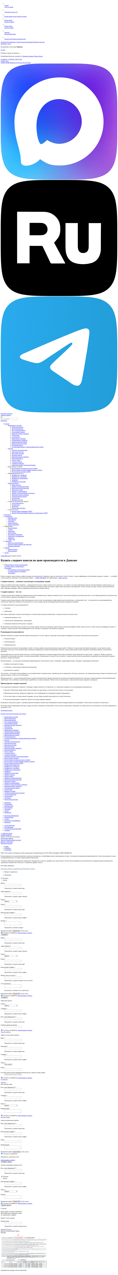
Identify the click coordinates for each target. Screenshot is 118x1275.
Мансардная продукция (19, 443)
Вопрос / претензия (7, 842)
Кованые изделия (17, 500)
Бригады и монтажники (15, 543)
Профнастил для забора (19, 476)
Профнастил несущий (19, 481)
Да (1, 50)
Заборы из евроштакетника (20, 486)
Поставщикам (11, 42)
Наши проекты (13, 523)
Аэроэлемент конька (18, 432)
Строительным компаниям (24, 42)
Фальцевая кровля (17, 429)
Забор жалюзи (16, 485)
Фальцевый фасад (17, 458)
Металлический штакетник (20, 488)
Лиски (41, 56)
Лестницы (15, 506)
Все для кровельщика (18, 430)
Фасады (10, 448)
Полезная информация (11, 815)
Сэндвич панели (17, 462)
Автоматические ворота (19, 496)
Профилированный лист (12, 765)
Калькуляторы (12, 528)
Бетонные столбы (17, 490)
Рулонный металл (17, 445)
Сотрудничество (9, 825)
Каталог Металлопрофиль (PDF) (22, 511)
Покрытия (11, 531)
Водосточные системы (11, 758)
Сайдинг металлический (19, 450)
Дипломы (11, 521)
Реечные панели (17, 455)
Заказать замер (5, 1117)
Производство (12, 518)
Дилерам (3, 42)
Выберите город (6, 44)
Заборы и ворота (13, 483)
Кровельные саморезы (19, 438)
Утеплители (15, 435)
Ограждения (16, 498)
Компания (7, 802)
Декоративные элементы (19, 440)
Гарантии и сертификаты (16, 536)
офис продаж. (63, 578)
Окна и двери (16, 460)
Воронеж (26, 56)
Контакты (4, 420)
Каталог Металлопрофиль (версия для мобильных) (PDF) (30, 513)
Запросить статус (6, 1229)
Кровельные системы (15, 425)
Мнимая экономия (14, 546)
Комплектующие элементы (20, 433)
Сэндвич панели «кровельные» (14, 566)
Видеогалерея (12, 551)
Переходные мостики (18, 508)
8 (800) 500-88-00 (16, 62)
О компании (8, 516)
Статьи (10, 529)
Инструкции (12, 533)
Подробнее (7, 568)
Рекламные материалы (15, 534)
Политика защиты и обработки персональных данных (18, 869)
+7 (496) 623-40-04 (6, 833)
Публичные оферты (7, 838)
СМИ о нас (11, 539)
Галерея (6, 548)
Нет (4, 50)
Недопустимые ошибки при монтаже (20, 544)
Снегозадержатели (18, 503)
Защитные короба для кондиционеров (24, 465)
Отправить (4, 1079)
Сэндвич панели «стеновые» (17, 571)
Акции (6, 552)
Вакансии (11, 538)
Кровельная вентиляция (19, 442)
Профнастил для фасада (19, 475)
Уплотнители (16, 437)
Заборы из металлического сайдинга (23, 493)
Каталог (6, 424)
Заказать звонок (6, 415)
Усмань (36, 56)
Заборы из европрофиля (19, 491)
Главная (3, 556)
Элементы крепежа (18, 463)
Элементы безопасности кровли (14, 793)
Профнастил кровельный (20, 478)
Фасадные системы (18, 453)
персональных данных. (25, 933)
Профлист (15, 480)
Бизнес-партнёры (13, 524)
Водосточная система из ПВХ (21, 472)
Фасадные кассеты (18, 452)
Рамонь (31, 56)
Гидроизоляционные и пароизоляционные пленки (28, 447)
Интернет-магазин (39, 42)
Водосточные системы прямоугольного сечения (27, 470)
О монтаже (7, 541)
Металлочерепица (17, 427)
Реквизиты (7, 812)
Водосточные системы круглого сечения (24, 468)
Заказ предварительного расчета (11, 840)
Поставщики (12, 519)
